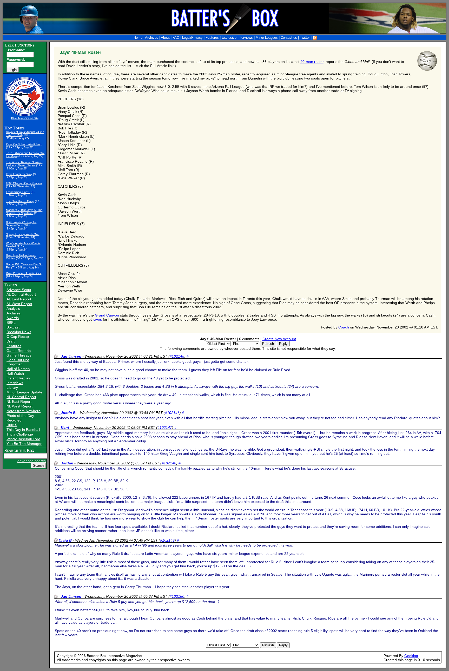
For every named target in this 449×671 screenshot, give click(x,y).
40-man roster (311, 62)
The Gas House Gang (20, 201)
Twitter (305, 38)
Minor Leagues (267, 38)
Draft (10, 341)
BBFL (11, 322)
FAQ (176, 38)
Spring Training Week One (22, 234)
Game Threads (18, 355)
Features (212, 38)
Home (138, 38)
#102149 (167, 540)
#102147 (164, 427)
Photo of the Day (20, 415)
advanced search (31, 461)
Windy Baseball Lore (23, 439)
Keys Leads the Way (19, 174)
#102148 (169, 463)
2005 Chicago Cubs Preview (24, 183)
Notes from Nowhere (23, 411)
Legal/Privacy (192, 38)
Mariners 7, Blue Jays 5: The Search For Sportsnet (24, 211)
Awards (12, 318)
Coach (343, 327)
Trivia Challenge (19, 434)
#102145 (177, 356)
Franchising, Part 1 (18, 192)
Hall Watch (15, 373)
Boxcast (12, 327)
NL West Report (19, 406)
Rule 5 (11, 425)
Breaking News (18, 332)
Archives (151, 38)
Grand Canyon (107, 315)
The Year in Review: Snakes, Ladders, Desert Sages (24, 164)
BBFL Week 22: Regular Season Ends (21, 224)
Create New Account (279, 339)
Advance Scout (18, 290)
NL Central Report (21, 397)
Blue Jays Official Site (24, 118)
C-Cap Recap (17, 336)
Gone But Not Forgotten (17, 362)
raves (97, 319)
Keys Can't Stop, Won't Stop (23, 144)
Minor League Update (24, 392)
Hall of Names (18, 369)
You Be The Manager (24, 444)
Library (12, 387)
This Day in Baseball (23, 429)
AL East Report (18, 299)
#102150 (177, 596)
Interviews (14, 383)
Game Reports (18, 350)
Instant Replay (18, 378)
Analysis (13, 308)
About (165, 38)
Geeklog (411, 656)
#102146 (172, 413)
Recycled (14, 420)
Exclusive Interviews (237, 38)
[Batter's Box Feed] (315, 38)
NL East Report (18, 401)
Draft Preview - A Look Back (23, 273)
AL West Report (19, 304)
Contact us (289, 38)
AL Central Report (21, 294)
